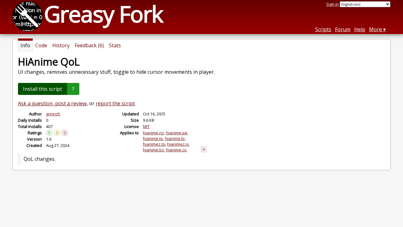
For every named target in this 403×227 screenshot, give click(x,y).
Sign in (332, 4)
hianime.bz (153, 150)
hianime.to (153, 138)
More (375, 29)
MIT (146, 126)
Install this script (42, 88)
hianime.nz (153, 133)
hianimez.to (154, 144)
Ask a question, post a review (52, 103)
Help (359, 29)
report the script (115, 103)
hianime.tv (175, 138)
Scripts (323, 29)
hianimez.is (178, 144)
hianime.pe (176, 133)
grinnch (53, 114)
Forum (342, 29)
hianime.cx (176, 150)
